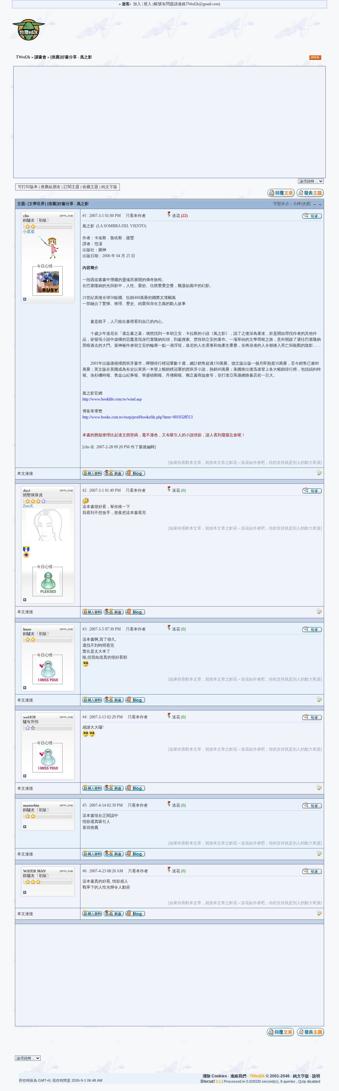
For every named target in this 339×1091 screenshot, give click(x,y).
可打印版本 (28, 186)
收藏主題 (90, 186)
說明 (316, 1076)
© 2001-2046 (270, 1076)
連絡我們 (238, 1076)
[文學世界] (36, 203)
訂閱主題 (71, 186)
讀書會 (40, 57)
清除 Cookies (215, 1076)
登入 (148, 4)
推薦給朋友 (51, 186)
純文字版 (109, 186)
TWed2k (23, 57)
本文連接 (25, 473)
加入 (137, 4)
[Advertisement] (169, 128)
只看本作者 (136, 215)
